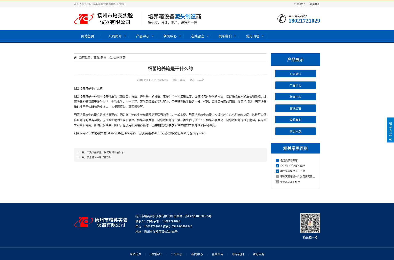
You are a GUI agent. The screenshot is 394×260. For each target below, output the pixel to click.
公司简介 (299, 4)
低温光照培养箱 (287, 160)
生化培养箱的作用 (288, 181)
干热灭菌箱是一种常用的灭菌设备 (296, 176)
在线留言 (197, 36)
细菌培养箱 (81, 88)
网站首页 (87, 36)
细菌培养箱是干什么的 (291, 171)
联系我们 (314, 4)
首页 (96, 57)
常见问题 (252, 36)
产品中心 (142, 36)
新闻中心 (170, 36)
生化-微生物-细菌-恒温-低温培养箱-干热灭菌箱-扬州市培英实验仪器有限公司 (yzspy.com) (148, 133)
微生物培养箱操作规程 (291, 165)
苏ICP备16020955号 (198, 216)
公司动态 (119, 57)
